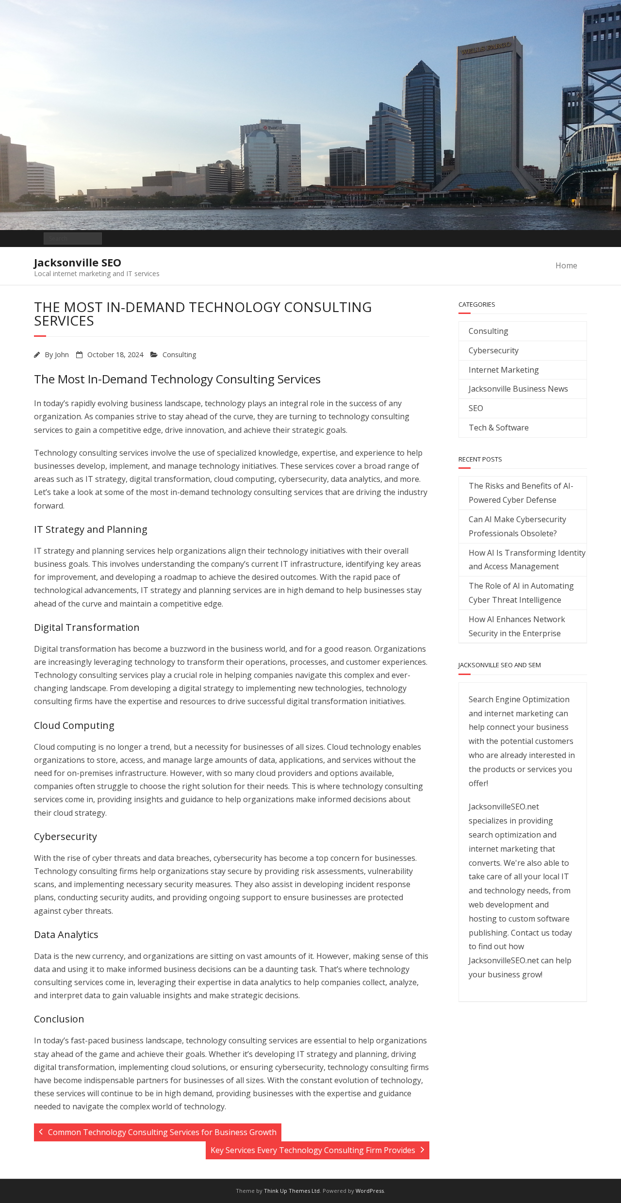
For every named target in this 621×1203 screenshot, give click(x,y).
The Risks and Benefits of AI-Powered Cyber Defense (521, 492)
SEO (476, 408)
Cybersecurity (494, 350)
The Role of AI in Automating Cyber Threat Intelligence (521, 592)
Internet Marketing (504, 369)
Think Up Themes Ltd (292, 1190)
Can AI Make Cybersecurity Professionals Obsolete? (517, 526)
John (62, 354)
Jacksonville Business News (518, 388)
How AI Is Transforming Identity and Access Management (527, 559)
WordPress (370, 1190)
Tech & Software (499, 427)
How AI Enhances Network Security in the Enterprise (517, 626)
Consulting (179, 354)
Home (566, 265)
